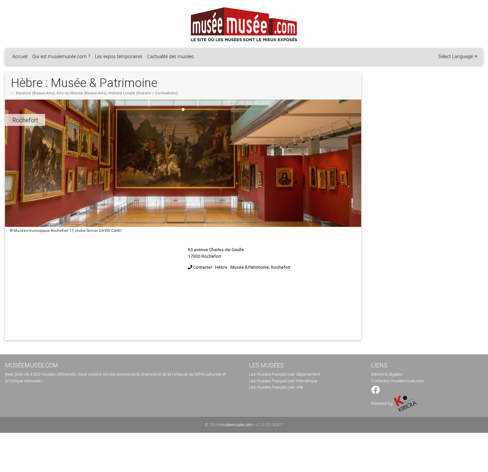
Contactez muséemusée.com (397, 381)
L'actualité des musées (170, 56)
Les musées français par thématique (283, 381)
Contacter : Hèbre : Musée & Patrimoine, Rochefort (241, 267)
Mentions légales (386, 374)
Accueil (20, 56)
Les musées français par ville (276, 387)
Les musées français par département (284, 374)
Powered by (382, 403)
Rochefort (25, 120)
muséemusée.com (236, 424)
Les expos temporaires (118, 56)
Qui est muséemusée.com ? (61, 56)
